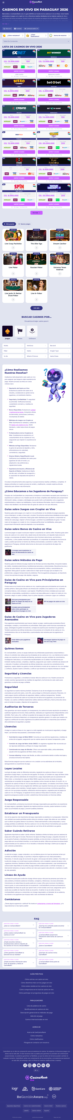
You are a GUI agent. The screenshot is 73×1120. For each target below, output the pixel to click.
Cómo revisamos (36, 1043)
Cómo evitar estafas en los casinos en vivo (36, 993)
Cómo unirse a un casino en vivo (36, 986)
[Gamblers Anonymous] (25, 1096)
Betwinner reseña (54, 74)
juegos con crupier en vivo (19, 425)
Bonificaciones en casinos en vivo (36, 1016)
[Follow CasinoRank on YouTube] (38, 1072)
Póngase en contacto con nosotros (36, 1050)
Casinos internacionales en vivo (36, 1026)
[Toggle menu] (3, 2)
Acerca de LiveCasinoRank (36, 1039)
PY (35, 1077)
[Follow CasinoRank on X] (34, 1072)
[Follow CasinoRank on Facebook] (25, 1072)
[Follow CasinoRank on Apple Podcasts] (47, 1072)
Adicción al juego (36, 1023)
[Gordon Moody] (54, 1096)
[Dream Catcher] (60, 240)
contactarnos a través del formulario (48, 903)
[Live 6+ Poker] (36, 291)
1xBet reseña (19, 74)
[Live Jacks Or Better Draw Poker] (13, 291)
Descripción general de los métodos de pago (36, 1020)
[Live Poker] (13, 265)
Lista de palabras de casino (36, 1013)
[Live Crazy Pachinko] (13, 240)
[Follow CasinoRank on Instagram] (29, 1072)
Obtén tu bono (19, 71)
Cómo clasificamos (36, 1046)
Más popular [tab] (10, 224)
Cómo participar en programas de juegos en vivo (36, 1000)
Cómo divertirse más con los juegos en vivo (36, 990)
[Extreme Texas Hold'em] (60, 265)
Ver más (35, 213)
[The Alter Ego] (36, 240)
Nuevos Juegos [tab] (25, 224)
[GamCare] (38, 1096)
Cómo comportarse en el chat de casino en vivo (36, 996)
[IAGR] (15, 1096)
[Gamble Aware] (32, 1103)
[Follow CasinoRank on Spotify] (43, 1072)
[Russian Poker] (36, 265)
